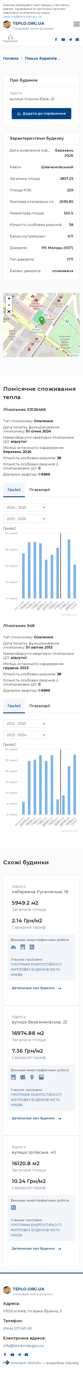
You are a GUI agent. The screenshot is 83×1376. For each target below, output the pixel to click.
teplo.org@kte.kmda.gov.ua (22, 16)
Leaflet (74, 355)
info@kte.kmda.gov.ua (23, 1346)
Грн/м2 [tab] (14, 490)
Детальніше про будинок (34, 988)
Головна (11, 58)
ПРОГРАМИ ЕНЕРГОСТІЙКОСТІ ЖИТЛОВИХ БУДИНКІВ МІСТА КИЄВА (36, 970)
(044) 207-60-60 (17, 1328)
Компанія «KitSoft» (27, 1363)
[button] (41, 320)
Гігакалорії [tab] (39, 490)
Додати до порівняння (44, 113)
